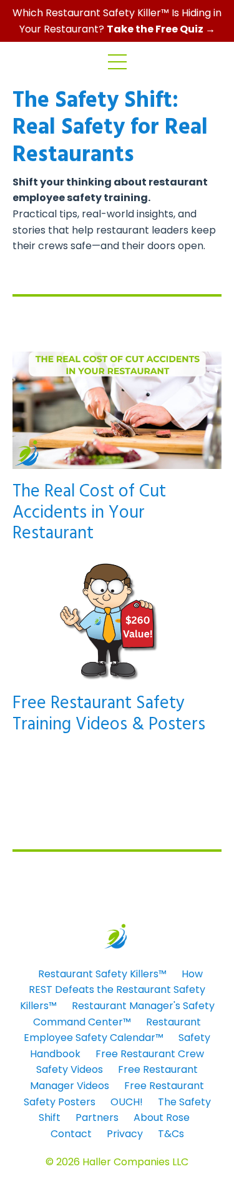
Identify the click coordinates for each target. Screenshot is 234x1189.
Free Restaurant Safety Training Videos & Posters (108, 714)
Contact (71, 1134)
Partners (97, 1117)
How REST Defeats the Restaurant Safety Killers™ (113, 990)
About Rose (162, 1117)
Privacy (125, 1134)
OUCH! (126, 1102)
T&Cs (171, 1134)
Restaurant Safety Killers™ (102, 974)
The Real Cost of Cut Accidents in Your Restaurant (89, 513)
